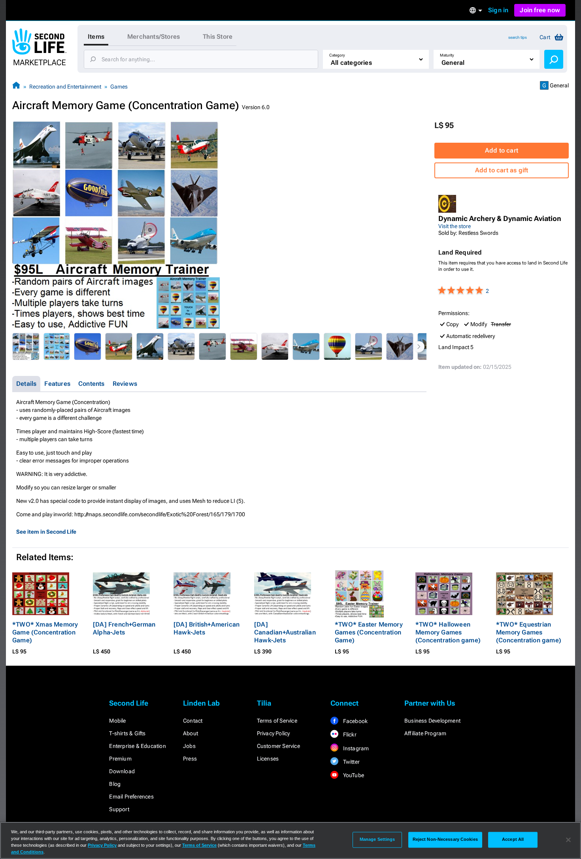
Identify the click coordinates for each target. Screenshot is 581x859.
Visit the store (454, 226)
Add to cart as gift (501, 170)
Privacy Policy (273, 733)
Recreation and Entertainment (65, 86)
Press (190, 758)
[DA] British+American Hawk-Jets (207, 628)
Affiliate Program (425, 733)
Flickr (348, 734)
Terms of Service (277, 720)
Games (119, 86)
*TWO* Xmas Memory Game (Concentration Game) (45, 632)
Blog (115, 784)
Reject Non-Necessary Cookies (445, 839)
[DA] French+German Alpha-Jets (124, 628)
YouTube (352, 775)
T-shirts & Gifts (127, 733)
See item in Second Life (46, 532)
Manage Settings (377, 839)
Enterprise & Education (137, 746)
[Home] (16, 86)
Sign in (498, 10)
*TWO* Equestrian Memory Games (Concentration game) (528, 632)
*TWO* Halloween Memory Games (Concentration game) (448, 632)
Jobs (189, 746)
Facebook (354, 721)
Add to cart (501, 150)
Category (337, 55)
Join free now (540, 10)
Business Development (432, 720)
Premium (120, 758)
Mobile (117, 720)
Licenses (268, 758)
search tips (517, 37)
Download (122, 771)
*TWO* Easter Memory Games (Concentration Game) (369, 632)
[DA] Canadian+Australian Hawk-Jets (285, 632)
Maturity (447, 55)
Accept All (513, 839)
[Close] (568, 839)
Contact (192, 720)
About (190, 733)
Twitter (350, 762)
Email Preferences (131, 796)
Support (119, 809)
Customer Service (278, 746)
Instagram (355, 748)
